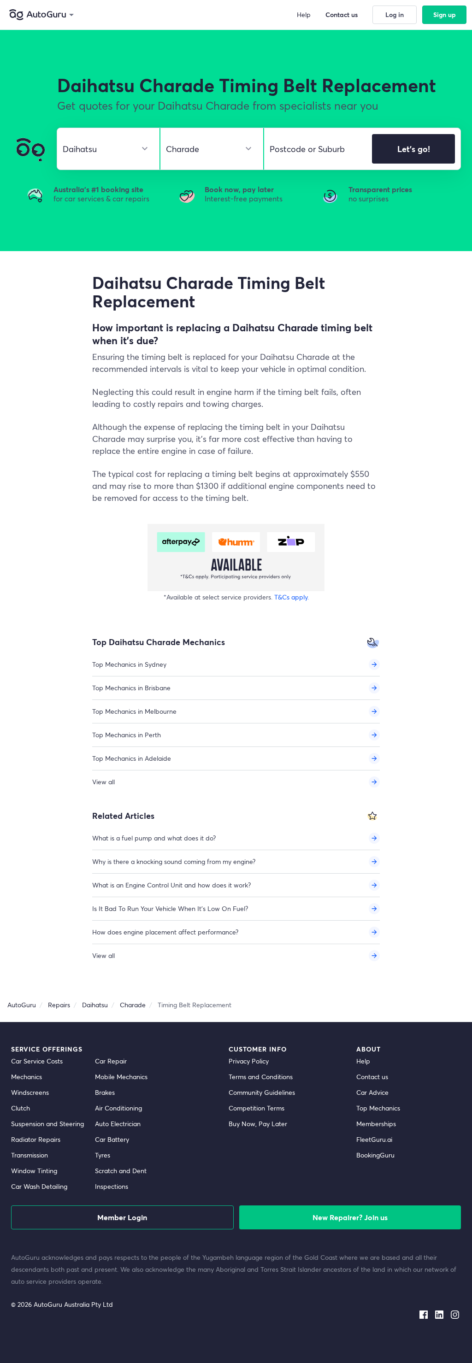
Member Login (122, 1217)
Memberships (376, 1123)
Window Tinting (34, 1170)
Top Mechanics (378, 1108)
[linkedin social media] (439, 1312)
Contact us (372, 1076)
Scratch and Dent (121, 1170)
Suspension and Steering (47, 1123)
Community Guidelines (262, 1092)
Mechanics (26, 1076)
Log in (394, 14)
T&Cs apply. (291, 597)
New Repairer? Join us (350, 1217)
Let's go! (413, 148)
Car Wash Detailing (39, 1186)
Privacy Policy (249, 1061)
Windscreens (30, 1092)
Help (363, 1061)
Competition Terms (256, 1108)
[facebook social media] (424, 1312)
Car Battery (112, 1139)
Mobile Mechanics (121, 1076)
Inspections (111, 1186)
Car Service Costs (37, 1061)
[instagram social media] (455, 1312)
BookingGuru (375, 1155)
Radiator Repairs (35, 1139)
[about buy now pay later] (236, 557)
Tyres (102, 1155)
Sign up (444, 14)
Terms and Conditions (261, 1076)
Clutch (20, 1108)
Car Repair (111, 1061)
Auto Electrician (118, 1123)
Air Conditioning (118, 1108)
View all (103, 781)
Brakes (105, 1092)
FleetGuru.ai (374, 1139)
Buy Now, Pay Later (258, 1123)
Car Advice (372, 1092)
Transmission (29, 1155)
